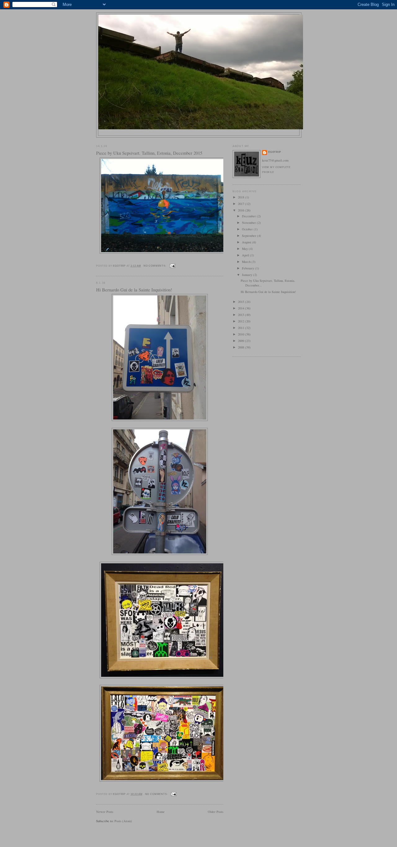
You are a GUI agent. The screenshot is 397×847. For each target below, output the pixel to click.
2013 (241, 315)
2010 (241, 334)
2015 (241, 301)
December (249, 216)
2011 (241, 328)
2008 (241, 347)
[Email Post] (172, 265)
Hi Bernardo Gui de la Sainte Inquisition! (134, 289)
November (249, 222)
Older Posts (215, 811)
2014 (241, 308)
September (249, 235)
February (248, 268)
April (246, 255)
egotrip (274, 152)
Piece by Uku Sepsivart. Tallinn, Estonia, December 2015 (149, 153)
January (247, 275)
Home (161, 811)
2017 (241, 204)
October (248, 229)
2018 (241, 197)
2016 (241, 210)
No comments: (155, 265)
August (247, 242)
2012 (241, 321)
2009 (241, 341)
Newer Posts (104, 811)
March (247, 261)
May (245, 248)
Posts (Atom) (123, 821)
